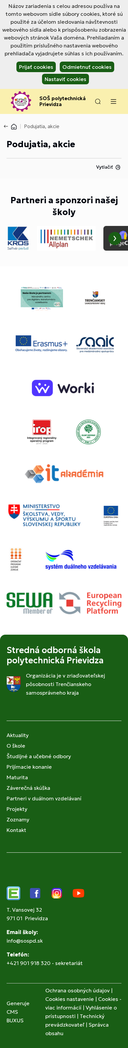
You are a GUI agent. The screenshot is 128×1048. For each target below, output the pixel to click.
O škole (16, 745)
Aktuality (18, 735)
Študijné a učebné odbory (39, 756)
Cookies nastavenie (69, 999)
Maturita (17, 777)
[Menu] (113, 101)
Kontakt (16, 830)
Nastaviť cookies (65, 79)
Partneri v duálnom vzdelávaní (44, 798)
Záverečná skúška (28, 788)
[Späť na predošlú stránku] (7, 126)
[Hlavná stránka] (14, 126)
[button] (97, 101)
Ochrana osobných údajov (77, 990)
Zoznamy (18, 819)
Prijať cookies (36, 67)
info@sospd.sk (25, 940)
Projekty (17, 809)
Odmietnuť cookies (87, 67)
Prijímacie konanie (29, 766)
